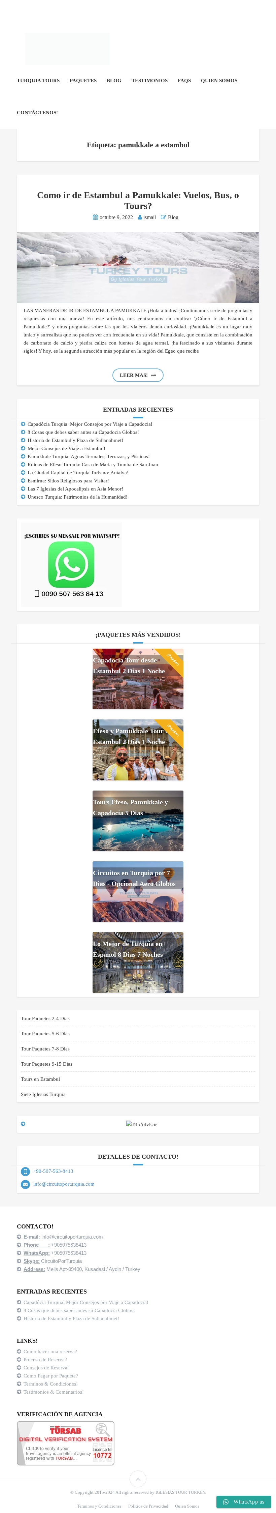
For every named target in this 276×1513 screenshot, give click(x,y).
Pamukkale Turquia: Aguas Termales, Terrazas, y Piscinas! (89, 456)
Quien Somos (219, 80)
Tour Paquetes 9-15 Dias (46, 1064)
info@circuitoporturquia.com (64, 1184)
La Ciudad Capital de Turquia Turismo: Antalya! (78, 472)
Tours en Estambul (40, 1079)
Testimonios (150, 80)
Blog (114, 80)
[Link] (138, 1479)
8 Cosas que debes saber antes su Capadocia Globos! (83, 432)
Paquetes (83, 80)
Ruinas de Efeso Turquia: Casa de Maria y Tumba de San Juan (93, 464)
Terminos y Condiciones (99, 1506)
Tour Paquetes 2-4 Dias (45, 1018)
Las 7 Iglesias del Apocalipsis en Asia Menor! (75, 489)
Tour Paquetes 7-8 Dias (45, 1048)
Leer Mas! (134, 375)
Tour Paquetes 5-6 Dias (45, 1033)
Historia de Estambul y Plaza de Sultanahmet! (75, 440)
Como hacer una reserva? (50, 1351)
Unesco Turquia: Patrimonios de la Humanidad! (78, 497)
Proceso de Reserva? (46, 1359)
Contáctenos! (37, 112)
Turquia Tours (38, 80)
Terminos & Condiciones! (51, 1384)
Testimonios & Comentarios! (54, 1392)
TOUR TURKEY (190, 1492)
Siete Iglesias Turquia (43, 1094)
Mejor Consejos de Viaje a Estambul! (66, 448)
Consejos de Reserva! (47, 1367)
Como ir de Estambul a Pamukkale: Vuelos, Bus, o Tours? (138, 200)
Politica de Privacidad (148, 1506)
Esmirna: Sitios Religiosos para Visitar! (68, 480)
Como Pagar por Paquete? (51, 1375)
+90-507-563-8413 (53, 1171)
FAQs (184, 80)
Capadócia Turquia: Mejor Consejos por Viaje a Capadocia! (90, 424)
